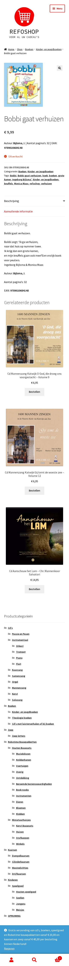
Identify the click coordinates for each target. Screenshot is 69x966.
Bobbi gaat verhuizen (29, 175)
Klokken (20, 813)
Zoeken (34, 960)
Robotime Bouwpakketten (22, 741)
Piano (19, 657)
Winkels (20, 843)
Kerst (15, 693)
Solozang (17, 699)
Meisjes (20, 909)
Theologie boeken (22, 717)
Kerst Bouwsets (24, 825)
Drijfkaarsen (19, 873)
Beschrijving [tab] (11, 201)
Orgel (15, 681)
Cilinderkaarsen (20, 861)
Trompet (21, 651)
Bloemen (21, 807)
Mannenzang (19, 687)
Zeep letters (18, 735)
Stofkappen (22, 837)
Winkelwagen (53, 956)
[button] (59, 68)
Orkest (20, 646)
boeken (53, 175)
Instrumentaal (20, 640)
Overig (19, 771)
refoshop (35, 183)
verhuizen (46, 183)
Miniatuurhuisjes (21, 819)
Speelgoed (18, 885)
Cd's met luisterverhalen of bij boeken (33, 723)
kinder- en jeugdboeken (46, 179)
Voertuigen (22, 765)
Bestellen (34, 391)
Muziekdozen (23, 753)
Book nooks (22, 789)
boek (45, 175)
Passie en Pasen (20, 633)
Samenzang (18, 676)
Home (11, 49)
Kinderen (13, 879)
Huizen (20, 831)
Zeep (10, 729)
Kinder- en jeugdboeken (49, 49)
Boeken (29, 49)
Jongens (20, 903)
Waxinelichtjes (20, 867)
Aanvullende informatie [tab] (18, 211)
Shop (19, 49)
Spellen (20, 897)
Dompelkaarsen (20, 855)
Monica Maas (21, 183)
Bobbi (13, 175)
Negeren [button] (9, 948)
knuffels (8, 183)
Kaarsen (12, 849)
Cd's (10, 627)
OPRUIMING (14, 915)
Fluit (18, 663)
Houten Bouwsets (21, 748)
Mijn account (11, 960)
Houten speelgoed (26, 891)
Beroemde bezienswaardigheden (34, 783)
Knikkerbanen (23, 759)
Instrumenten (23, 795)
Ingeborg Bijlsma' (22, 179)
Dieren (19, 801)
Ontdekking (22, 777)
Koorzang (17, 669)
